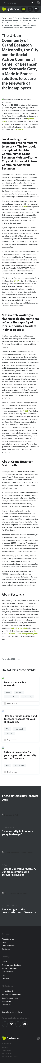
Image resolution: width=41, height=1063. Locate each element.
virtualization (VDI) (19, 628)
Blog (4, 865)
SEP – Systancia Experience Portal (10, 9)
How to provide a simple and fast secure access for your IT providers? (20, 718)
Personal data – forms (10, 1056)
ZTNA (16, 281)
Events (4, 962)
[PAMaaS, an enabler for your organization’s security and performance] (3, 747)
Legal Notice (6, 1050)
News (4, 942)
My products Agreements (11, 995)
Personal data (7, 1053)
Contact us (6, 949)
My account (30, 9)
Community (6, 1005)
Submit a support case (10, 998)
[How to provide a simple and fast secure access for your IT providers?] (3, 711)
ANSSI (25, 411)
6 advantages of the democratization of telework (19, 911)
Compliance (8, 827)
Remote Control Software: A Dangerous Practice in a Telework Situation (19, 871)
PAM (35, 631)
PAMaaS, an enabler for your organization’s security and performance (20, 755)
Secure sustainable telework (15, 684)
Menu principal (36, 9)
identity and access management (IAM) (21, 633)
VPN (25, 206)
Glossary (5, 979)
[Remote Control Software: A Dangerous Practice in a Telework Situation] (18, 852)
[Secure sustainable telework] (3, 677)
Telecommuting (10, 906)
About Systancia (8, 939)
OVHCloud (18, 130)
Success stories (8, 972)
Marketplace (6, 1001)
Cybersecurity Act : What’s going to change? (17, 833)
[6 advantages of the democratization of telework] (14, 893)
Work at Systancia (8, 946)
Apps (23, 9)
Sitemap (5, 1047)
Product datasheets (9, 968)
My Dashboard (7, 991)
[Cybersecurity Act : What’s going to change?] (10, 814)
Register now (12, 703)
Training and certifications (11, 965)
